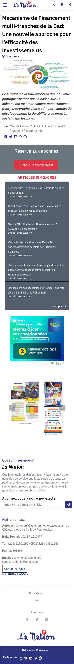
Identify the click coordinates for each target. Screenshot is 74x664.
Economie (12, 56)
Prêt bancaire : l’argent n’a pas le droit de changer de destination (36, 190)
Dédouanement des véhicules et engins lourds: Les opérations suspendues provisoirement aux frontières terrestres (36, 270)
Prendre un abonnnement (36, 165)
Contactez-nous (14, 569)
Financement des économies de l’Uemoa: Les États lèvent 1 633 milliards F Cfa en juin (36, 290)
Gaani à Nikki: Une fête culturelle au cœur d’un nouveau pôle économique (33, 227)
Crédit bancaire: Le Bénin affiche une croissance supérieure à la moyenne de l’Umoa (34, 208)
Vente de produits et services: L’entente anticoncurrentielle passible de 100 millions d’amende (32, 247)
